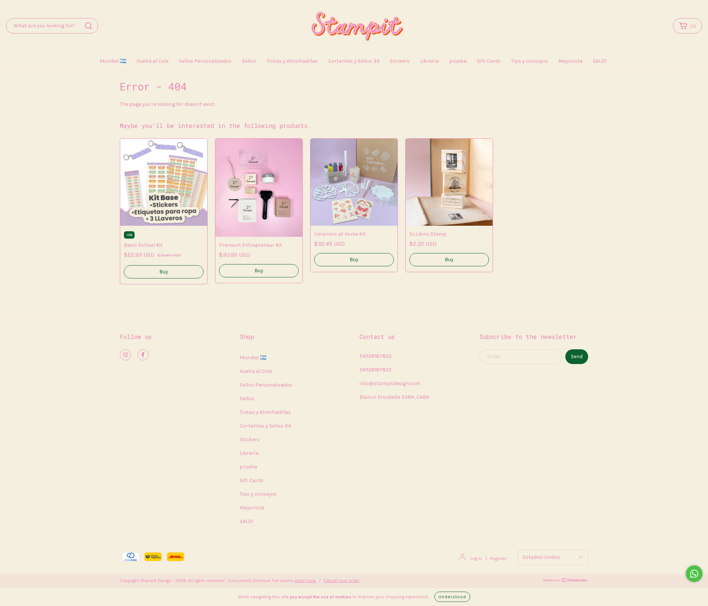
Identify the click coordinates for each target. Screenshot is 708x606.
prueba (457, 61)
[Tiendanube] (565, 581)
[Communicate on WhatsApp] (694, 573)
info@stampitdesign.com (390, 383)
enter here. (305, 580)
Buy (258, 270)
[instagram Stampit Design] (125, 354)
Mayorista (570, 61)
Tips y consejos (529, 61)
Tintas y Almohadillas (292, 61)
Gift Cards (489, 61)
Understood (452, 596)
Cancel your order (341, 580)
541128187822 (376, 356)
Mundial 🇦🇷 (113, 61)
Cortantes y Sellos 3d (353, 61)
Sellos (249, 61)
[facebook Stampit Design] (143, 354)
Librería (429, 61)
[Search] (88, 25)
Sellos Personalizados (205, 61)
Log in (476, 558)
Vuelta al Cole (152, 61)
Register (498, 558)
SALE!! (600, 61)
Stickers (400, 61)
